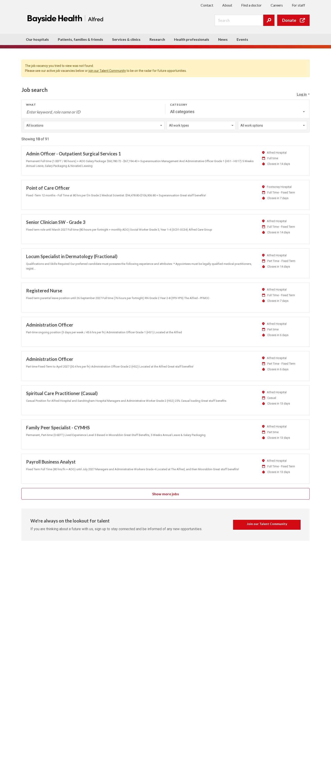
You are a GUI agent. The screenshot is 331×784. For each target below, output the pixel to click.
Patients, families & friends (80, 39)
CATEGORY (179, 104)
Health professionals (191, 39)
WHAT (31, 104)
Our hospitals (37, 39)
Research (157, 39)
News (223, 39)
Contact (207, 5)
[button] (303, 94)
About (227, 5)
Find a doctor (251, 5)
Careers (277, 5)
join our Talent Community (107, 71)
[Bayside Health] (66, 19)
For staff (298, 5)
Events (242, 39)
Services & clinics (126, 39)
